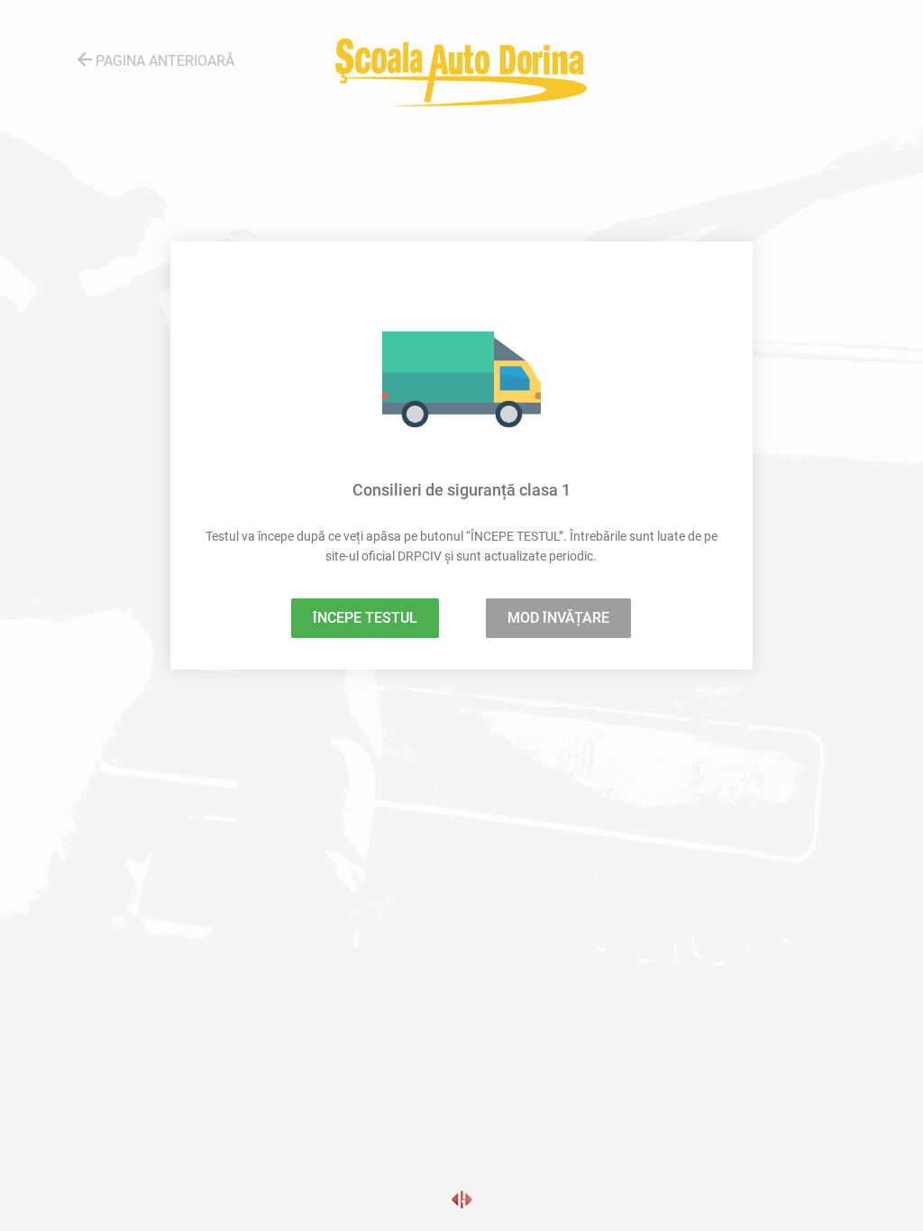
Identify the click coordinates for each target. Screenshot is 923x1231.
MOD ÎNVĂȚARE (558, 617)
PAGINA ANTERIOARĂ (154, 59)
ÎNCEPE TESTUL (365, 617)
